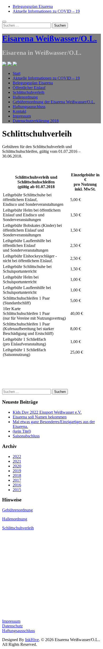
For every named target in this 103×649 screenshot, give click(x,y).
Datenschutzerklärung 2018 (36, 121)
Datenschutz (12, 626)
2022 (17, 456)
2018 (17, 475)
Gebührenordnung (17, 510)
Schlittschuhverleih (28, 92)
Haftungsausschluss (29, 106)
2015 (17, 489)
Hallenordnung (25, 97)
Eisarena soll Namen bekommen (40, 417)
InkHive (32, 639)
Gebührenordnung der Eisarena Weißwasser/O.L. (54, 102)
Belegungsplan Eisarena (33, 6)
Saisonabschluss (26, 436)
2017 (17, 480)
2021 (17, 461)
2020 (17, 466)
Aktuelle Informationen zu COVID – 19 (46, 11)
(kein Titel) (22, 431)
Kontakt (19, 111)
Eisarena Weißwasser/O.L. (49, 38)
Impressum (22, 116)
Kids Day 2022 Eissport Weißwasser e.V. (47, 412)
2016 (17, 485)
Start (16, 73)
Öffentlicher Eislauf (29, 87)
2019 (17, 471)
